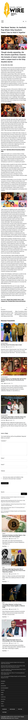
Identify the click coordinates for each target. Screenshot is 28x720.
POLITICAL (3, 699)
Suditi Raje (3, 346)
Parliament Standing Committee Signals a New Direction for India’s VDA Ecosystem (14, 536)
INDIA (3, 567)
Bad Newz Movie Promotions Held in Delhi (11, 344)
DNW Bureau (5, 538)
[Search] (26, 21)
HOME (2, 692)
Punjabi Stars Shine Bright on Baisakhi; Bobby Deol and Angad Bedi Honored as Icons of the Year (13, 417)
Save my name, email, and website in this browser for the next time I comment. (13, 477)
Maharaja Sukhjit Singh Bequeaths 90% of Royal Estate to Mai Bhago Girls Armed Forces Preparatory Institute (13, 571)
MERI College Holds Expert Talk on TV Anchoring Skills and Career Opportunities (12, 640)
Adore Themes (14, 718)
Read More (4, 546)
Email (3, 464)
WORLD (2, 705)
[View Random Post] (23, 21)
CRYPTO (3, 533)
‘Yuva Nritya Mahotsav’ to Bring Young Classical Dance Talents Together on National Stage (13, 606)
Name (3, 458)
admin (2, 383)
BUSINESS (3, 681)
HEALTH (2, 690)
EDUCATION (3, 685)
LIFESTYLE (3, 696)
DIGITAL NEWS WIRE (15, 716)
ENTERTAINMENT (4, 343)
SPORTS (2, 701)
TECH (2, 703)
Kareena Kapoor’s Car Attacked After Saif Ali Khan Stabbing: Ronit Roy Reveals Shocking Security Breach (13, 380)
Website (3, 470)
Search (2, 492)
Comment (4, 440)
